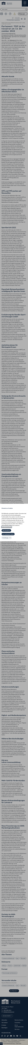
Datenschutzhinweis (7, 527)
